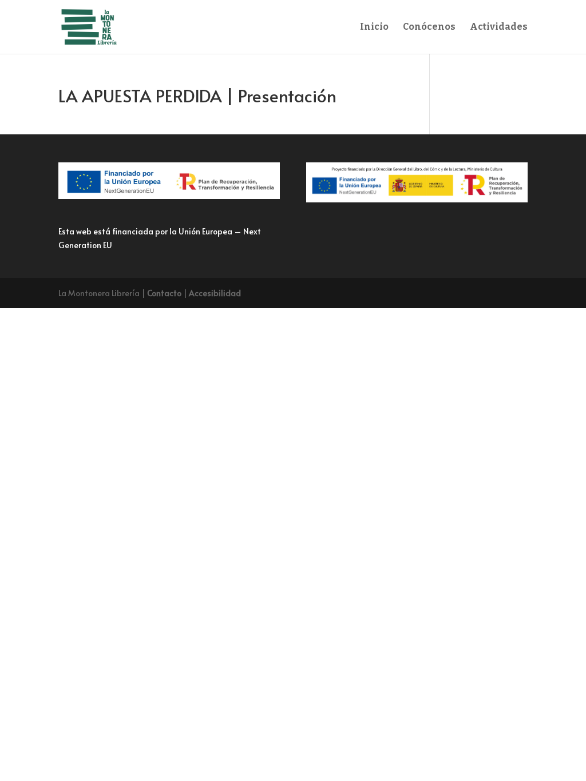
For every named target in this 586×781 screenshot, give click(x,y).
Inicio (374, 27)
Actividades (499, 27)
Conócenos (429, 27)
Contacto (164, 293)
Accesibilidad (215, 293)
